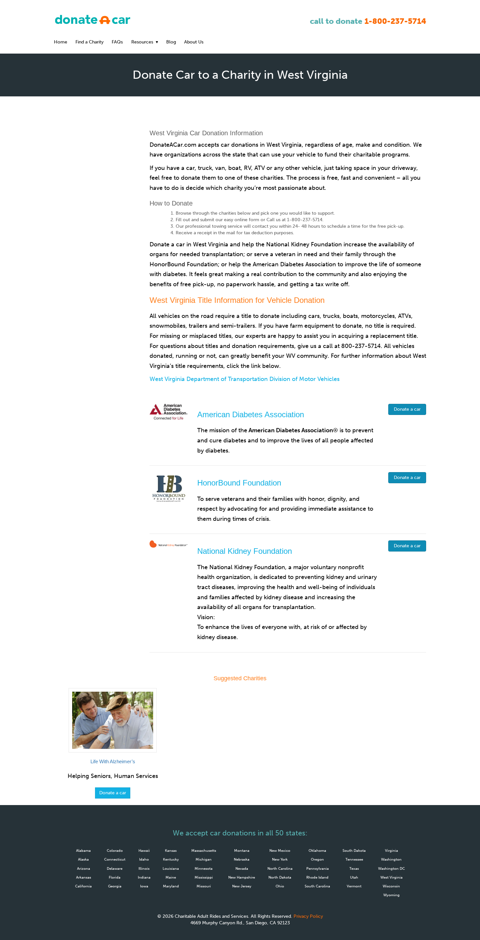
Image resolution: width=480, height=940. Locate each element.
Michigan (204, 859)
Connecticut (114, 859)
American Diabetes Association (250, 414)
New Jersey (241, 886)
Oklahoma (317, 850)
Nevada (241, 868)
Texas (354, 868)
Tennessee (354, 859)
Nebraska (241, 859)
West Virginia (391, 877)
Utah (354, 877)
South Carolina (317, 886)
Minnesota (204, 868)
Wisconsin (391, 886)
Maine (171, 877)
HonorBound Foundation (239, 482)
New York (280, 859)
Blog (171, 42)
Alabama (83, 850)
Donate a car (407, 409)
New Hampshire (241, 877)
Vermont (354, 886)
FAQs (117, 42)
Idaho (144, 859)
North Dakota (279, 877)
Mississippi (204, 877)
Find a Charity (89, 42)
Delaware (114, 868)
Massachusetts (203, 850)
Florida (114, 877)
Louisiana (171, 868)
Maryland (171, 886)
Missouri (204, 886)
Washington (391, 859)
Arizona (83, 868)
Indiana (144, 877)
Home (60, 42)
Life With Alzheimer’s (112, 761)
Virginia (391, 850)
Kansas (171, 850)
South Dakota (354, 850)
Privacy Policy (308, 916)
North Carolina (280, 868)
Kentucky (171, 859)
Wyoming (391, 895)
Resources (142, 42)
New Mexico (279, 850)
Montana (241, 850)
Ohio (280, 886)
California (83, 886)
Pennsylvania (317, 868)
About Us (193, 42)
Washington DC (391, 868)
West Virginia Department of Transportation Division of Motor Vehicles (245, 379)
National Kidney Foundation (244, 551)
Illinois (144, 868)
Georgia (114, 886)
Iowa (144, 886)
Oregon (317, 859)
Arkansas (83, 877)
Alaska (83, 859)
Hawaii (144, 850)
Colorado (115, 850)
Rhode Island (317, 877)
